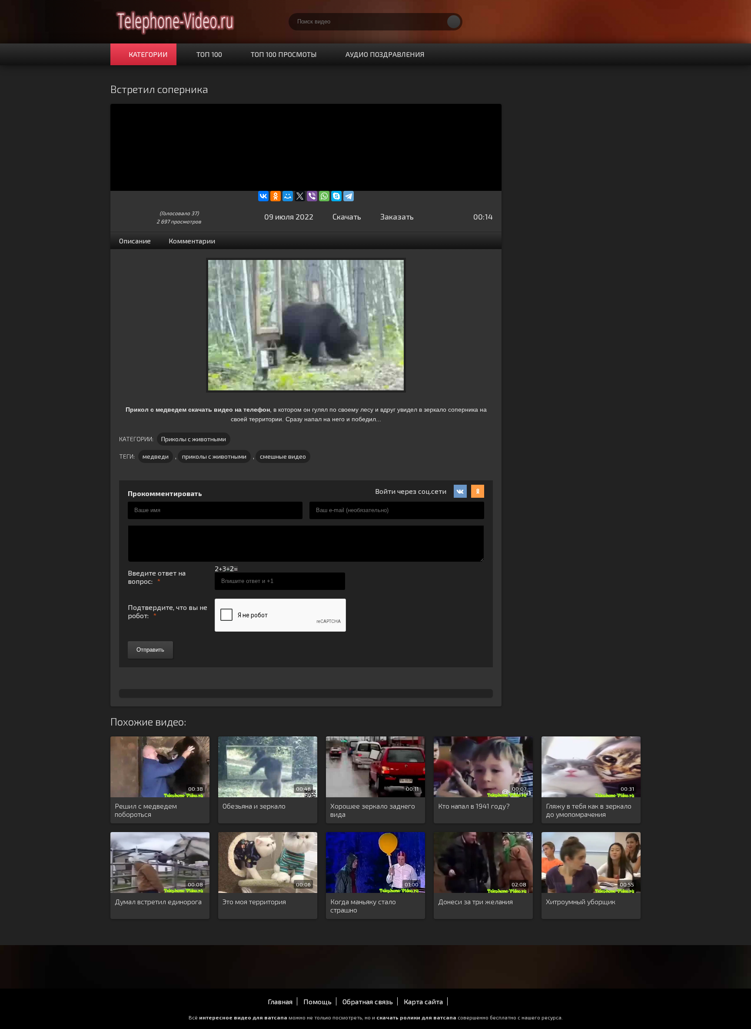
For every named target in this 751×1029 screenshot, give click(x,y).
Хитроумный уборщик (580, 901)
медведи (156, 456)
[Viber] (312, 196)
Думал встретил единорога (158, 901)
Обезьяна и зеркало (254, 806)
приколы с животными (214, 456)
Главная (280, 1001)
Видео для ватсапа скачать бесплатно (175, 21)
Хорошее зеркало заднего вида (372, 810)
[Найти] (453, 21)
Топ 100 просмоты (284, 54)
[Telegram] (348, 196)
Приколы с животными (193, 439)
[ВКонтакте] (263, 196)
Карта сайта (423, 1001)
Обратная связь (367, 1001)
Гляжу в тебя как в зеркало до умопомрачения (588, 810)
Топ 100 (209, 54)
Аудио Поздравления (385, 54)
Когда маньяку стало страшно (363, 905)
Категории (148, 54)
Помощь (317, 1001)
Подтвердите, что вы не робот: (167, 611)
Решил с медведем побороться (146, 810)
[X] (300, 196)
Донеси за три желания (475, 901)
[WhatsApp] (324, 196)
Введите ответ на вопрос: (157, 577)
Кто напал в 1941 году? (474, 806)
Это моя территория (254, 901)
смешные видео (283, 456)
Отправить (150, 649)
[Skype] (336, 196)
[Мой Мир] (287, 196)
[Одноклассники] (275, 196)
